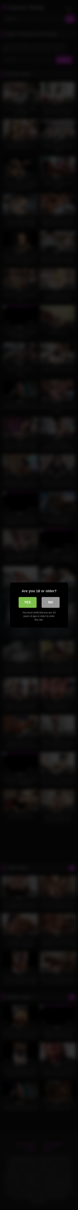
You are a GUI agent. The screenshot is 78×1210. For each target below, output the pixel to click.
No (50, 602)
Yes (27, 602)
